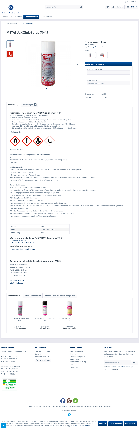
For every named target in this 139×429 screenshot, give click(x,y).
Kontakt (38, 354)
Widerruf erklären (43, 360)
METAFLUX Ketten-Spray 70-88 (45, 319)
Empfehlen (103, 94)
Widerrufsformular (42, 357)
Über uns (73, 354)
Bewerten (91, 94)
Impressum (74, 367)
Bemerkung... (92, 80)
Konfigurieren (130, 424)
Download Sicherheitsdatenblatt (23, 249)
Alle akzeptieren (115, 424)
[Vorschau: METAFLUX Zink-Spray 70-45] (10, 44)
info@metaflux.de (16, 283)
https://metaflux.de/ (17, 280)
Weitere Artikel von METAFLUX (22, 243)
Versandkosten (66, 406)
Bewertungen (29, 105)
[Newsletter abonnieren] (134, 362)
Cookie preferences (77, 351)
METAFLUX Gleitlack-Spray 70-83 (20, 319)
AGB (71, 364)
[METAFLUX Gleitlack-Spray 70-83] (20, 308)
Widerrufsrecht (75, 359)
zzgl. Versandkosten (98, 47)
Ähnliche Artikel (14, 296)
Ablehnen (102, 424)
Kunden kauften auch (33, 296)
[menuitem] (64, 7)
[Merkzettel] (107, 7)
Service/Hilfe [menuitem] (131, 2)
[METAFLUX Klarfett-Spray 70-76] (69, 308)
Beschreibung (13, 105)
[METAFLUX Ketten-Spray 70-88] (45, 308)
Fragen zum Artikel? (18, 241)
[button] (3, 425)
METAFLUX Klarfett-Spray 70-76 (69, 319)
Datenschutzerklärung (78, 362)
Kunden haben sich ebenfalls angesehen (60, 296)
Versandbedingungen (77, 357)
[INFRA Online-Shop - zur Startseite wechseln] (10, 9)
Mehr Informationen (82, 426)
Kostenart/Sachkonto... (95, 69)
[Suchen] (81, 7)
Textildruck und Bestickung (45, 351)
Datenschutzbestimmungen (123, 367)
